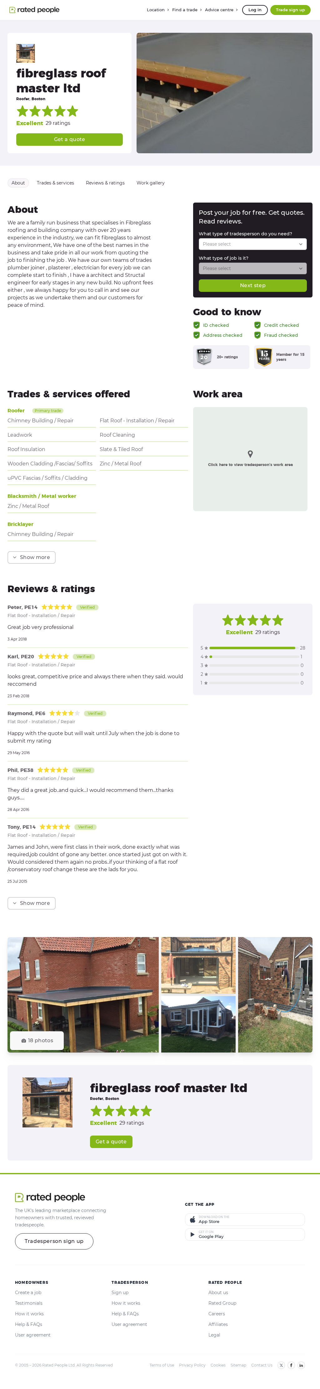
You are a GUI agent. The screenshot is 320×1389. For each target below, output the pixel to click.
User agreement (33, 1335)
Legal (214, 1335)
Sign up (120, 1292)
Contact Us (261, 1365)
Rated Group (222, 1303)
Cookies (218, 1365)
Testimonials (28, 1303)
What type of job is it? (223, 258)
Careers (216, 1314)
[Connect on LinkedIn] (301, 1365)
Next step (253, 285)
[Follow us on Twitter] (281, 1365)
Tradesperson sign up (54, 1241)
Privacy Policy (192, 1365)
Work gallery (151, 183)
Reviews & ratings (105, 183)
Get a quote (69, 139)
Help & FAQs (28, 1324)
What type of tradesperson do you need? (245, 234)
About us (218, 1292)
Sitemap (238, 1365)
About (18, 183)
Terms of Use (162, 1365)
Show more (35, 557)
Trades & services (55, 183)
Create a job (28, 1292)
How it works (29, 1314)
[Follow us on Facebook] (291, 1365)
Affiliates (218, 1324)
